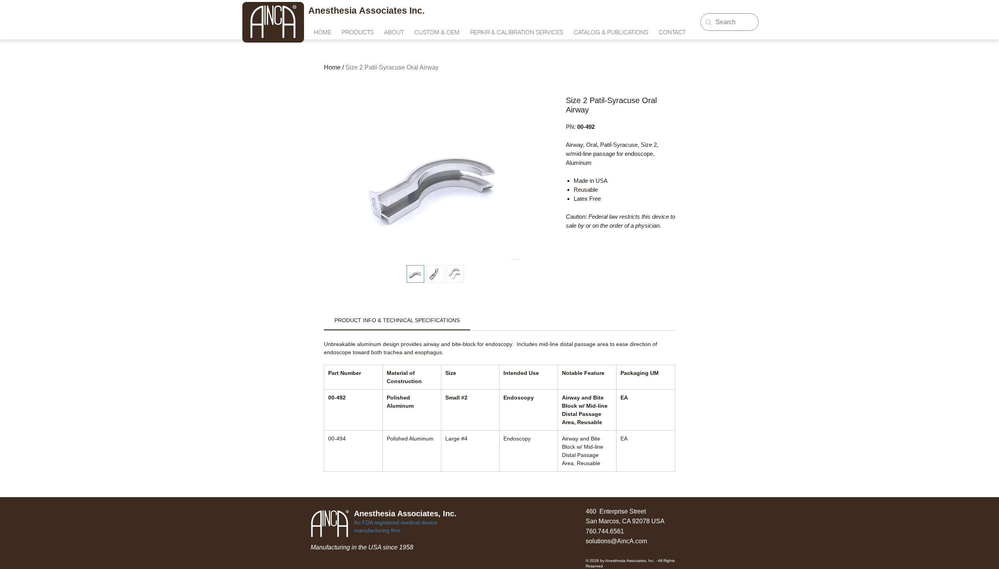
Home (332, 67)
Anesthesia (333, 10)
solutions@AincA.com (616, 541)
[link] (397, 320)
